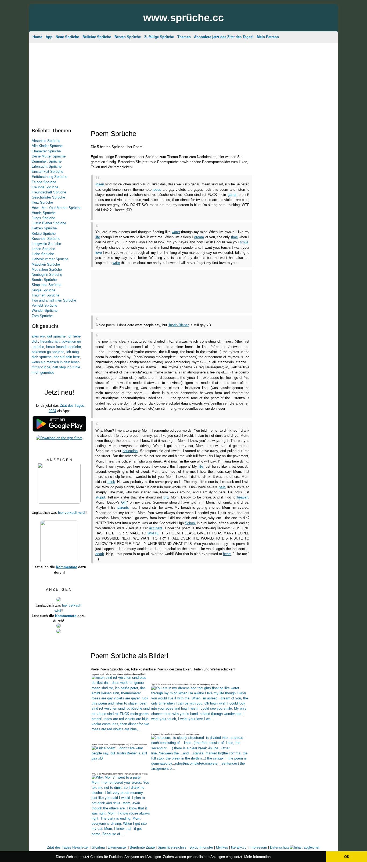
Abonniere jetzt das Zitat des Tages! (223, 37)
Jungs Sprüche (43, 218)
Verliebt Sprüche (44, 305)
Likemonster (117, 847)
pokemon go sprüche (48, 352)
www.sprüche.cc (183, 17)
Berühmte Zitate (142, 847)
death (99, 554)
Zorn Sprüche (42, 316)
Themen (184, 37)
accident (155, 528)
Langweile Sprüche (46, 244)
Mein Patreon (268, 37)
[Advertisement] (183, 81)
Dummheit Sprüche (47, 161)
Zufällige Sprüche (159, 37)
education (130, 451)
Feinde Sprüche (44, 182)
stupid (100, 497)
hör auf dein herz (67, 357)
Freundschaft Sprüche (49, 192)
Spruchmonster (201, 847)
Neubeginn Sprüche (47, 275)
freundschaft (50, 341)
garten (232, 195)
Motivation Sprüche (47, 269)
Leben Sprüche (43, 249)
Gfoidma (98, 847)
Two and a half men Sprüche (54, 300)
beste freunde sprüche (63, 347)
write (116, 263)
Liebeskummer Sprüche (50, 259)
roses (157, 190)
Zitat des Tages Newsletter (68, 847)
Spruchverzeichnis (172, 847)
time (234, 237)
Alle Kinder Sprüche (47, 146)
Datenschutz (280, 847)
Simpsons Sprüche (46, 285)
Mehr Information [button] (257, 857)
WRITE (153, 533)
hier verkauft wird (71, 513)
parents (123, 507)
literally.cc (239, 847)
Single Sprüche (43, 290)
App (49, 37)
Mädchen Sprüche (46, 264)
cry (166, 497)
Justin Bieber (178, 325)
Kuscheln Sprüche (46, 239)
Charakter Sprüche (46, 151)
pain (222, 487)
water (176, 232)
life (97, 237)
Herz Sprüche (42, 202)
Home (37, 37)
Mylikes (222, 847)
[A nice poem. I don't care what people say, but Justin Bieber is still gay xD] (121, 758)
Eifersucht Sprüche (47, 166)
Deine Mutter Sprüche (49, 156)
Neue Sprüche (67, 37)
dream (199, 237)
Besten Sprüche (127, 37)
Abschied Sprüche (46, 141)
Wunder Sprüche (44, 311)
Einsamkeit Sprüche (47, 172)
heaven (242, 497)
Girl (124, 502)
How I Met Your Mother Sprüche (56, 208)
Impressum (258, 847)
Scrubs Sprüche (44, 280)
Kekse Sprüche (44, 234)
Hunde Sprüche (44, 213)
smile (244, 242)
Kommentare (66, 567)
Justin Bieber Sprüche (49, 223)
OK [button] (346, 857)
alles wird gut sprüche (49, 336)
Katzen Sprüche (44, 228)
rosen (99, 184)
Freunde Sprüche (45, 187)
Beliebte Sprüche (96, 37)
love (98, 253)
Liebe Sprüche (43, 254)
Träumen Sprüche (45, 295)
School (190, 523)
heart (227, 554)
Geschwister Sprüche (48, 197)
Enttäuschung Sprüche (49, 177)
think (111, 482)
